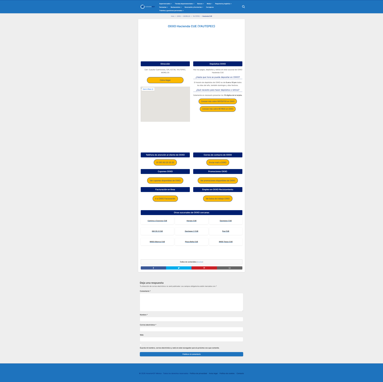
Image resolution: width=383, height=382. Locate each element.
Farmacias (162, 7)
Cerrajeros (210, 7)
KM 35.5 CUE (157, 231)
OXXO (179, 16)
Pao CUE (225, 231)
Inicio (172, 16)
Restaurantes (175, 7)
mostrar (200, 262)
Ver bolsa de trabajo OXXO (218, 198)
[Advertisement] (191, 44)
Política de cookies (227, 373)
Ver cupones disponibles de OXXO (165, 180)
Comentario (145, 291)
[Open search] (243, 6)
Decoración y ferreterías (193, 7)
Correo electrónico (148, 325)
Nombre (144, 315)
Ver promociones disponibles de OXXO (217, 180)
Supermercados (164, 3)
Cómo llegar (165, 80)
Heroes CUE (191, 221)
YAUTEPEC (196, 16)
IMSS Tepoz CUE (226, 242)
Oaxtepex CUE (226, 221)
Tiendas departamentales (184, 3)
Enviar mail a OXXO (217, 162)
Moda (209, 3)
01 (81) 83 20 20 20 (165, 162)
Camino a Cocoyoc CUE (157, 221)
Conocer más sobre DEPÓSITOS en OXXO (217, 101)
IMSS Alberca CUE (157, 242)
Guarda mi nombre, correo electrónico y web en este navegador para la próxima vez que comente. (179, 348)
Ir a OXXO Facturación (165, 198)
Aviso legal (213, 373)
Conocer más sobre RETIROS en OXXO (217, 109)
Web (142, 335)
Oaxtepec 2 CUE (191, 231)
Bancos (199, 3)
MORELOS (186, 16)
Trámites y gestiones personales (170, 10)
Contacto (240, 373)
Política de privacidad (198, 373)
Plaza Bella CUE (191, 242)
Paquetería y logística (222, 3)
